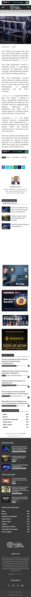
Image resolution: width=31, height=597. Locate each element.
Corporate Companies (17, 493)
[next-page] (5, 233)
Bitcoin (11, 11)
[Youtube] (22, 585)
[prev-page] (3, 233)
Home (2, 11)
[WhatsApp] (11, 167)
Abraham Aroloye (15, 187)
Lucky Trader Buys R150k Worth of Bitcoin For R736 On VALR (20, 499)
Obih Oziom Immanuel (22, 385)
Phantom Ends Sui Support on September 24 (20, 225)
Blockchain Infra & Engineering (5, 211)
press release (23, 60)
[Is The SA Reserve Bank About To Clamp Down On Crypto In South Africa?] (6, 481)
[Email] (19, 167)
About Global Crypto (13, 592)
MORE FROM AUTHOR (10, 203)
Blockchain (24, 157)
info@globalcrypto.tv (18, 574)
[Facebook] (3, 167)
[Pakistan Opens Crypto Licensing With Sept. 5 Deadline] (6, 218)
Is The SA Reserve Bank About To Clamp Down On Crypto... (20, 480)
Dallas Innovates (8, 96)
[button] (3, 7)
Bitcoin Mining (15, 157)
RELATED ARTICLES (9, 200)
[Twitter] (7, 167)
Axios (16, 118)
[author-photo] (15, 184)
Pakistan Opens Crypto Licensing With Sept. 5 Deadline (18, 218)
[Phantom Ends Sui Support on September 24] (6, 467)
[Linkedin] (15, 167)
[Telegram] (23, 167)
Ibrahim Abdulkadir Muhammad (15, 375)
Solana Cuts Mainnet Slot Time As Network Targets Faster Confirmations (19, 210)
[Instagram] (13, 585)
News (7, 11)
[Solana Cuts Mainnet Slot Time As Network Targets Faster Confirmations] (6, 449)
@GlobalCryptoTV (15, 436)
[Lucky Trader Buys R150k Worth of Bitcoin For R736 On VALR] (6, 499)
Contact (20, 592)
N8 (17, 365)
